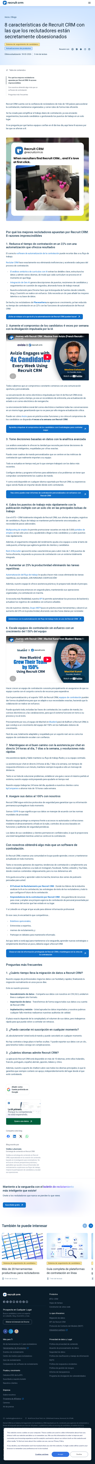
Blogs (14, 17)
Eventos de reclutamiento (13, 1352)
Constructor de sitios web (59, 1307)
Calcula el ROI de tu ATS (12, 1375)
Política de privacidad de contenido (63, 1344)
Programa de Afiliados (12, 1399)
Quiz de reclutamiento (12, 1360)
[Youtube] (14, 1302)
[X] (7, 1302)
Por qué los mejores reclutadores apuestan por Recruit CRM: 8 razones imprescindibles (22, 80)
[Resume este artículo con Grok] (85, 49)
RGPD (51, 1360)
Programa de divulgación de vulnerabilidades (67, 1376)
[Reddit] (20, 1302)
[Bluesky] (27, 1302)
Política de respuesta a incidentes (63, 1364)
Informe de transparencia (59, 1372)
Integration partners (57, 1330)
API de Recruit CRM (57, 1322)
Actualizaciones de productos (18, 48)
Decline (79, 1454)
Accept (60, 1454)
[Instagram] (17, 1302)
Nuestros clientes (10, 1383)
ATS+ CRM (53, 1299)
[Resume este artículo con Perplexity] (89, 49)
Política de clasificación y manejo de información (69, 1356)
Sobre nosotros (9, 1395)
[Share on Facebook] (8, 1136)
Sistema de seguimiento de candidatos (22, 44)
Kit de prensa (8, 1407)
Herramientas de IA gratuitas (14, 1348)
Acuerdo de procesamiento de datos (64, 1348)
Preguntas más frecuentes (18, 95)
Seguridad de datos (57, 1352)
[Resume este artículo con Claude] (77, 49)
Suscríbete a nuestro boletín (14, 1379)
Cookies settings (41, 1454)
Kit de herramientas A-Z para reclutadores (20, 1344)
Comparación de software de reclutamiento (20, 1364)
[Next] (91, 1225)
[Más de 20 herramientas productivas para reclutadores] (22, 1246)
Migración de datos (57, 1318)
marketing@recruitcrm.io (14, 1418)
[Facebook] (4, 1302)
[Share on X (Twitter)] (21, 1136)
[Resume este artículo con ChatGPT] (72, 49)
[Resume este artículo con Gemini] (81, 49)
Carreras (6, 1403)
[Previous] (84, 1225)
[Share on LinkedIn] (14, 1136)
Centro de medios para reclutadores (17, 1356)
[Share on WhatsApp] (27, 1136)
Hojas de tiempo (56, 1303)
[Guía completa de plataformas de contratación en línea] (67, 1246)
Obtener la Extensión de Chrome (17, 1322)
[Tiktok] (23, 1302)
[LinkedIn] (11, 1302)
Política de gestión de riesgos (61, 1368)
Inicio (7, 17)
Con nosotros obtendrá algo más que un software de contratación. (23, 88)
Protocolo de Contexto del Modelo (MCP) (66, 1326)
